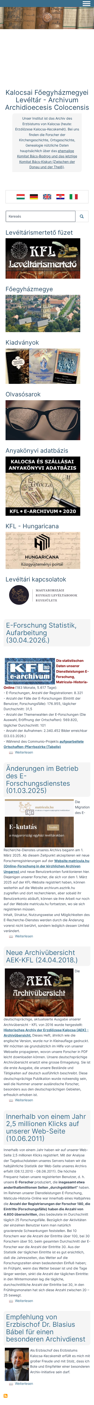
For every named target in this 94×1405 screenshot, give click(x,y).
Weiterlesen (24, 752)
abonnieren (5, 1396)
